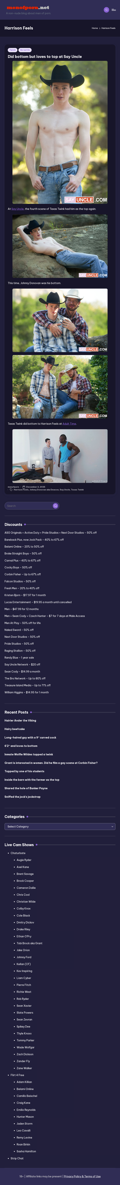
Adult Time (69, 423)
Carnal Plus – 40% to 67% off (23, 560)
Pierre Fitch (24, 985)
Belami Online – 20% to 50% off (24, 546)
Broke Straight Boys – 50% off (23, 553)
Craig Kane (23, 1102)
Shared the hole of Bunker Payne (26, 788)
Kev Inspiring (24, 971)
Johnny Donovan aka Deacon (44, 489)
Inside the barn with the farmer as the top (32, 779)
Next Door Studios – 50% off (22, 636)
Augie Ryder (24, 860)
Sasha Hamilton (26, 1151)
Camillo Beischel (27, 1096)
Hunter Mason (25, 1116)
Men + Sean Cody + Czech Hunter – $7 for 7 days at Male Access (45, 616)
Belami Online (25, 1089)
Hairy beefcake (15, 729)
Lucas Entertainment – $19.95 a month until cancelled (38, 602)
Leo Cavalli (23, 1130)
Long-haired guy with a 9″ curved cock (30, 737)
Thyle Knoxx (24, 1033)
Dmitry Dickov (25, 922)
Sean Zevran (24, 1019)
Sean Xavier (24, 1005)
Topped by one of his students (24, 771)
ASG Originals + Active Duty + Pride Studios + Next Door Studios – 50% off (51, 532)
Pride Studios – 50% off (19, 643)
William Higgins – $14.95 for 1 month (27, 692)
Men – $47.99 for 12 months (22, 609)
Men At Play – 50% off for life (23, 623)
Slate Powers (25, 1012)
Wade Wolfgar (26, 1047)
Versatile (25, 50)
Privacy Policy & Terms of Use (82, 1176)
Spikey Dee (23, 1026)
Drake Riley (23, 929)
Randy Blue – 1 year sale (19, 657)
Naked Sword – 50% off (19, 630)
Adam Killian (24, 1082)
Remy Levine (24, 1137)
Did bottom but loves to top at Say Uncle (45, 56)
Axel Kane (23, 867)
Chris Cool (23, 894)
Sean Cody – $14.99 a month (22, 671)
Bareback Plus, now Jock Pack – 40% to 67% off (34, 539)
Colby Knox (24, 908)
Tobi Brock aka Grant (29, 943)
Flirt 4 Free (17, 1075)
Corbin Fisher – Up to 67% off (23, 574)
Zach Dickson (25, 1054)
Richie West (24, 991)
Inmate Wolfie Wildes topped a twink (29, 754)
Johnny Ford (24, 957)
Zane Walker (24, 1068)
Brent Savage (25, 874)
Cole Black (23, 915)
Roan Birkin (23, 1144)
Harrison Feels (21, 489)
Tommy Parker (25, 1040)
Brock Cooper (25, 880)
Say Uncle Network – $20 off (22, 664)
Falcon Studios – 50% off (20, 581)
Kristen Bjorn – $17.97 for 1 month (25, 595)
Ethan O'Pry (24, 936)
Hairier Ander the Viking (20, 720)
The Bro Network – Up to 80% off (25, 678)
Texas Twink (77, 489)
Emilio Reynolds (26, 1110)
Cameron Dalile (26, 888)
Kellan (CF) (24, 964)
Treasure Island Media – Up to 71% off (28, 685)
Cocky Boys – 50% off (18, 567)
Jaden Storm (24, 1123)
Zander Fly (23, 1061)
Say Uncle (17, 209)
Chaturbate (18, 853)
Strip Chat (17, 1158)
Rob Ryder (23, 999)
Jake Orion (23, 950)
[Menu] (113, 10)
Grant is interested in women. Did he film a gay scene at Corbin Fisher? (51, 763)
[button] (55, 505)
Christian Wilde (26, 901)
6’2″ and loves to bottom (21, 746)
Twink (13, 50)
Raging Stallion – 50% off (20, 650)
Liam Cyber (24, 978)
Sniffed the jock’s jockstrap (23, 796)
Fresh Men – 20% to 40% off (22, 588)
